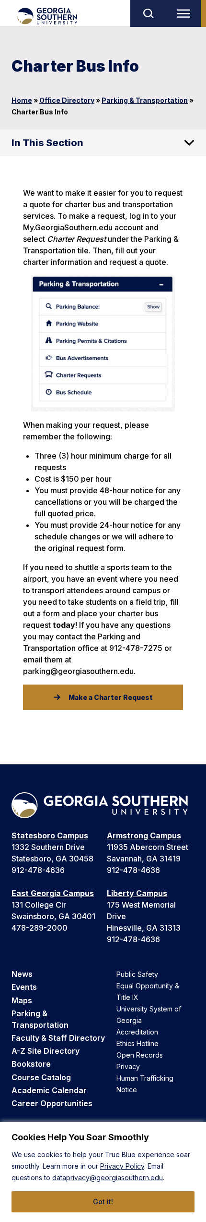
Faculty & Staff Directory (58, 1038)
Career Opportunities (51, 1103)
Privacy (128, 1066)
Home (21, 100)
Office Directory (66, 100)
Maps (21, 1000)
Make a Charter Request (111, 697)
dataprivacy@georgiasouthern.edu (107, 1177)
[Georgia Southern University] (46, 16)
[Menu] (186, 13)
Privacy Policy (122, 1166)
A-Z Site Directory (45, 1051)
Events (24, 987)
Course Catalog (41, 1077)
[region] (103, 1172)
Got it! (103, 1201)
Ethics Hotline (137, 1043)
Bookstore (31, 1064)
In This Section (47, 143)
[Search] (148, 13)
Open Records (139, 1055)
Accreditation (137, 1032)
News (22, 974)
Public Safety (137, 974)
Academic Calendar (49, 1090)
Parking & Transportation (145, 100)
